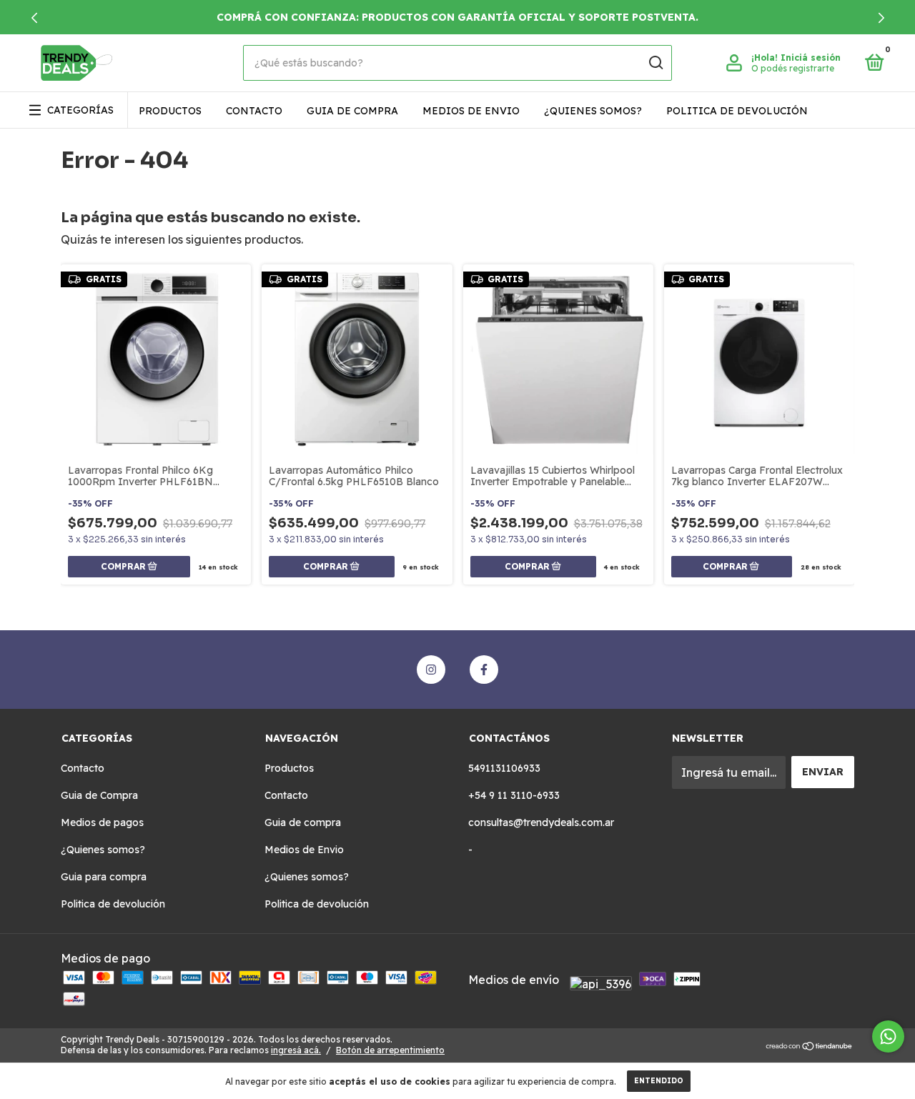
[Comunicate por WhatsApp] (888, 1036)
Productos (170, 110)
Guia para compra (104, 876)
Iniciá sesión (811, 57)
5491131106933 (504, 768)
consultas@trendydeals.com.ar (541, 822)
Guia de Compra (99, 795)
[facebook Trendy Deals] (484, 669)
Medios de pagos (102, 822)
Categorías (80, 110)
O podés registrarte (792, 68)
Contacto (254, 110)
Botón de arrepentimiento (390, 1050)
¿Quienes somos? (593, 110)
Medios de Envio (471, 110)
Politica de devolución (737, 110)
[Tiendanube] (809, 1047)
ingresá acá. (296, 1050)
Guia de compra (352, 110)
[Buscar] (655, 63)
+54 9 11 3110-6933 (514, 795)
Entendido (658, 1080)
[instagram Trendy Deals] (431, 669)
